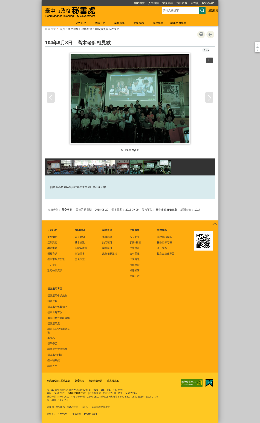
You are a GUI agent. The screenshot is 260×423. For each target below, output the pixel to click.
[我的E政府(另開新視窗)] (209, 383)
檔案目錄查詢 (54, 312)
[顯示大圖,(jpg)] (53, 167)
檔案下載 (135, 276)
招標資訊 (52, 253)
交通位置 (80, 259)
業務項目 (107, 248)
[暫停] (209, 60)
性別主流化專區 (165, 253)
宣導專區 (158, 22)
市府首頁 (182, 3)
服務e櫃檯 (135, 242)
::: (40, 1)
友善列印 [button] (201, 34)
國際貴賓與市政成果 (107, 28)
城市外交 (52, 365)
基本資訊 (80, 242)
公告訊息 (81, 22)
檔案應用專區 (178, 22)
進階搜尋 (213, 10)
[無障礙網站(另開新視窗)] (192, 383)
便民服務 (138, 22)
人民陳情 (153, 3)
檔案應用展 (53, 323)
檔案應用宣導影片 (57, 349)
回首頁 (195, 3)
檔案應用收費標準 (57, 306)
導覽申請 (135, 248)
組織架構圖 (81, 248)
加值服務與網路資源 (58, 317)
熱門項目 (107, 242)
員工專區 (162, 248)
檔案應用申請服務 (57, 295)
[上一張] (51, 97)
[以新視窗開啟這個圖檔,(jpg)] (130, 100)
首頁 (62, 28)
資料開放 (135, 253)
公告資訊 (52, 264)
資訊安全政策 (95, 380)
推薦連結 (135, 264)
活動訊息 (52, 242)
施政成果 (107, 236)
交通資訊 (79, 380)
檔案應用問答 (54, 354)
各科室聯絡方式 (77, 393)
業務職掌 (80, 253)
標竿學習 (52, 343)
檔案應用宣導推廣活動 (58, 331)
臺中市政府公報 (56, 259)
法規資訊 (135, 259)
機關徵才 (52, 248)
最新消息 (52, 236)
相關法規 (52, 301)
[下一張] (209, 97)
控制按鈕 (214, 224)
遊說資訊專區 (164, 236)
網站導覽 (139, 3)
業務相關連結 (109, 253)
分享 (257, 44)
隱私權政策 (113, 380)
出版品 (51, 337)
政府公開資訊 (54, 270)
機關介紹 (100, 22)
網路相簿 (87, 28)
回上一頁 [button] (210, 34)
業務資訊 (119, 22)
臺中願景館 (53, 360)
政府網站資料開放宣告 (58, 380)
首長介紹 (80, 236)
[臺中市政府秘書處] (97, 13)
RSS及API (208, 3)
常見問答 (167, 3)
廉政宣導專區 (164, 242)
